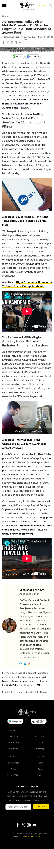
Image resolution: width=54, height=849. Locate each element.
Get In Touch (40, 736)
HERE (37, 685)
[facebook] (3, 42)
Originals (40, 756)
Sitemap (40, 748)
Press (40, 769)
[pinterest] (16, 42)
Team (40, 762)
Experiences (13, 742)
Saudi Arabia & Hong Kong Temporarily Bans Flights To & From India (25, 220)
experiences (20, 681)
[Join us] (18, 56)
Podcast (40, 775)
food (43, 677)
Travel (40, 742)
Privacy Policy (13, 762)
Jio (43, 145)
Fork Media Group (33, 836)
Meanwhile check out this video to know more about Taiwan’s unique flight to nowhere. (27, 529)
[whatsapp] (12, 42)
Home (5, 16)
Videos (13, 756)
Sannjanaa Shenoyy (13, 37)
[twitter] (8, 42)
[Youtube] (34, 825)
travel (5, 681)
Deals (13, 769)
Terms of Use (13, 775)
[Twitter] (23, 825)
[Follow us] (34, 56)
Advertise (13, 748)
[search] (50, 6)
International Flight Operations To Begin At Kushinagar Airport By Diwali (24, 443)
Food (40, 730)
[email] (20, 42)
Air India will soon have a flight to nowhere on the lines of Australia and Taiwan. (25, 103)
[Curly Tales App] (15, 721)
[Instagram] (29, 825)
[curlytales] (27, 715)
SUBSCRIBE (40, 806)
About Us (13, 736)
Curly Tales (12, 685)
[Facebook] (17, 825)
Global (43, 6)
